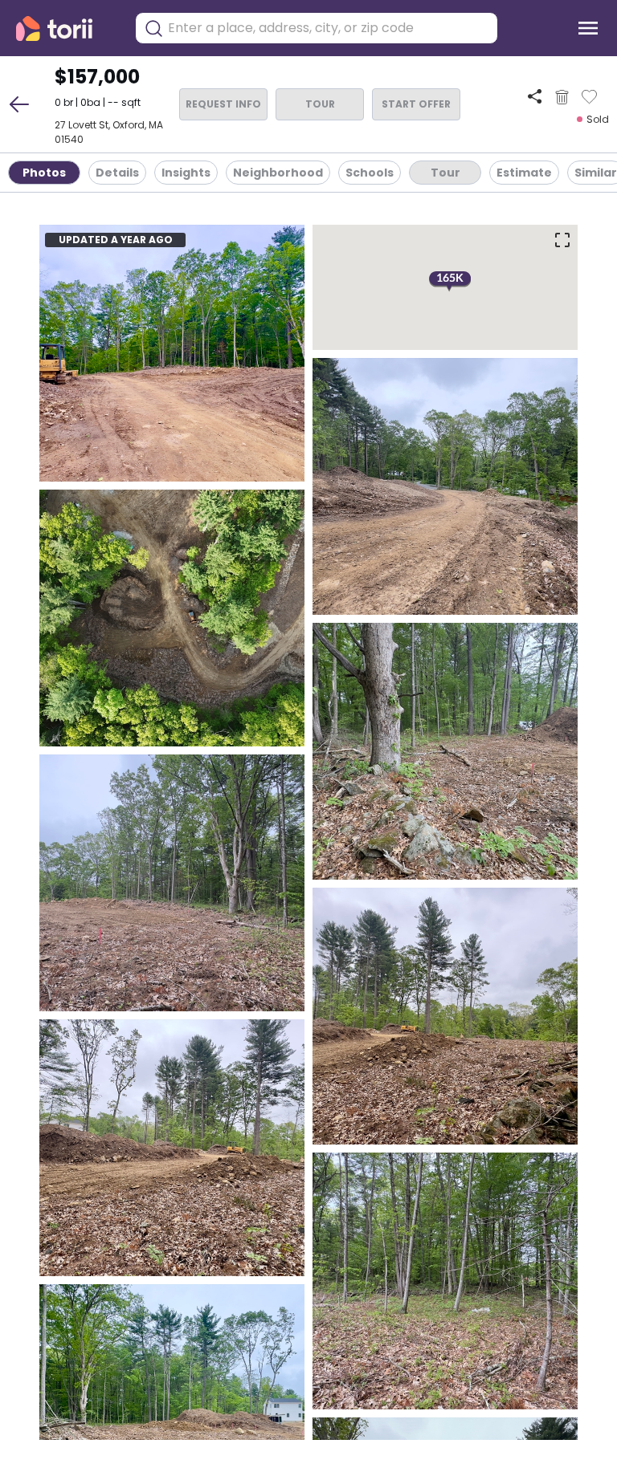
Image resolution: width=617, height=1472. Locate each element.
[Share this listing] (534, 96)
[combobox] (328, 28)
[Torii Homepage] (65, 28)
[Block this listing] (562, 97)
